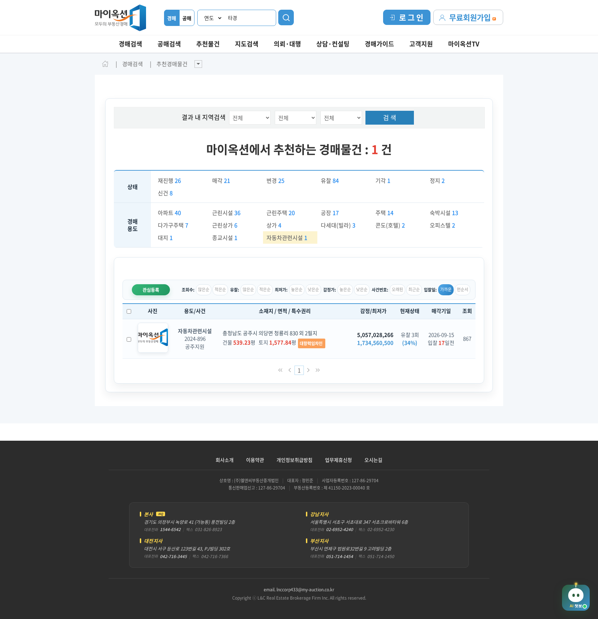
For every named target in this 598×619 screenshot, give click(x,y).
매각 (221, 180)
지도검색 (247, 43)
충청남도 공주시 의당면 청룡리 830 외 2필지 (270, 333)
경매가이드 (379, 43)
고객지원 (421, 43)
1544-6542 (170, 529)
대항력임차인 (312, 343)
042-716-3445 (173, 556)
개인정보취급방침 (294, 459)
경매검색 (130, 43)
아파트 (169, 212)
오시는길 (373, 459)
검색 (286, 17)
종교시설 (224, 237)
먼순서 (462, 289)
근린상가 (224, 225)
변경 (275, 180)
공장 (330, 212)
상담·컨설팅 (333, 43)
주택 (384, 212)
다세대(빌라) (338, 225)
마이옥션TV (463, 43)
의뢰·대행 (287, 43)
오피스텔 (442, 225)
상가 (273, 225)
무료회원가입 (470, 17)
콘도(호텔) (390, 225)
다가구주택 (173, 225)
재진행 (169, 180)
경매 (171, 18)
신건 (165, 193)
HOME (105, 63)
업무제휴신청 (338, 459)
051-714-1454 (339, 556)
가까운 (446, 289)
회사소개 (225, 459)
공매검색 (169, 43)
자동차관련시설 (286, 237)
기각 (382, 180)
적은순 (220, 289)
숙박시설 (444, 212)
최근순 (414, 289)
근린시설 (226, 212)
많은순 (203, 289)
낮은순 (313, 289)
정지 (437, 180)
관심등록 (151, 289)
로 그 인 (411, 17)
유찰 (330, 180)
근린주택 (280, 212)
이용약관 (255, 459)
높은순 (296, 289)
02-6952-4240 (339, 529)
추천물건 (208, 43)
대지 (165, 237)
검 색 (389, 117)
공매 (186, 18)
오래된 (397, 289)
